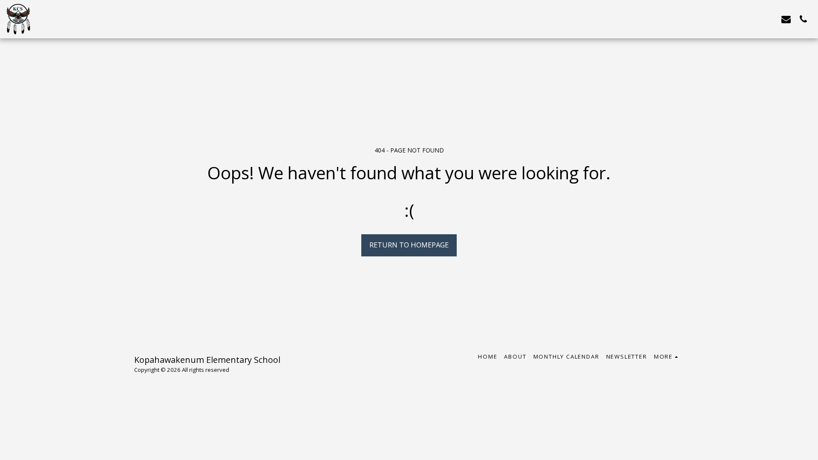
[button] (786, 19)
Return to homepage (409, 245)
